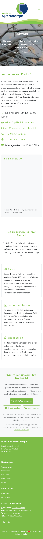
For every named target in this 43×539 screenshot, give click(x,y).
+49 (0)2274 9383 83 (15, 133)
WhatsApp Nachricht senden (19, 122)
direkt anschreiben (18, 508)
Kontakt (4, 482)
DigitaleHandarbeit (21, 534)
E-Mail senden (14, 408)
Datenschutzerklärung (21, 430)
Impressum (5, 497)
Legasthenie (5, 471)
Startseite (17, 52)
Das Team (5, 475)
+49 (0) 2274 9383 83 (17, 513)
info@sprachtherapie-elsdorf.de (21, 128)
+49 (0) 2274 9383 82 (14, 516)
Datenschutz (5, 493)
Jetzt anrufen (33, 408)
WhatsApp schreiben (23, 401)
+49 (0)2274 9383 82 (15, 139)
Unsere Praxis (6, 479)
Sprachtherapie (6, 467)
